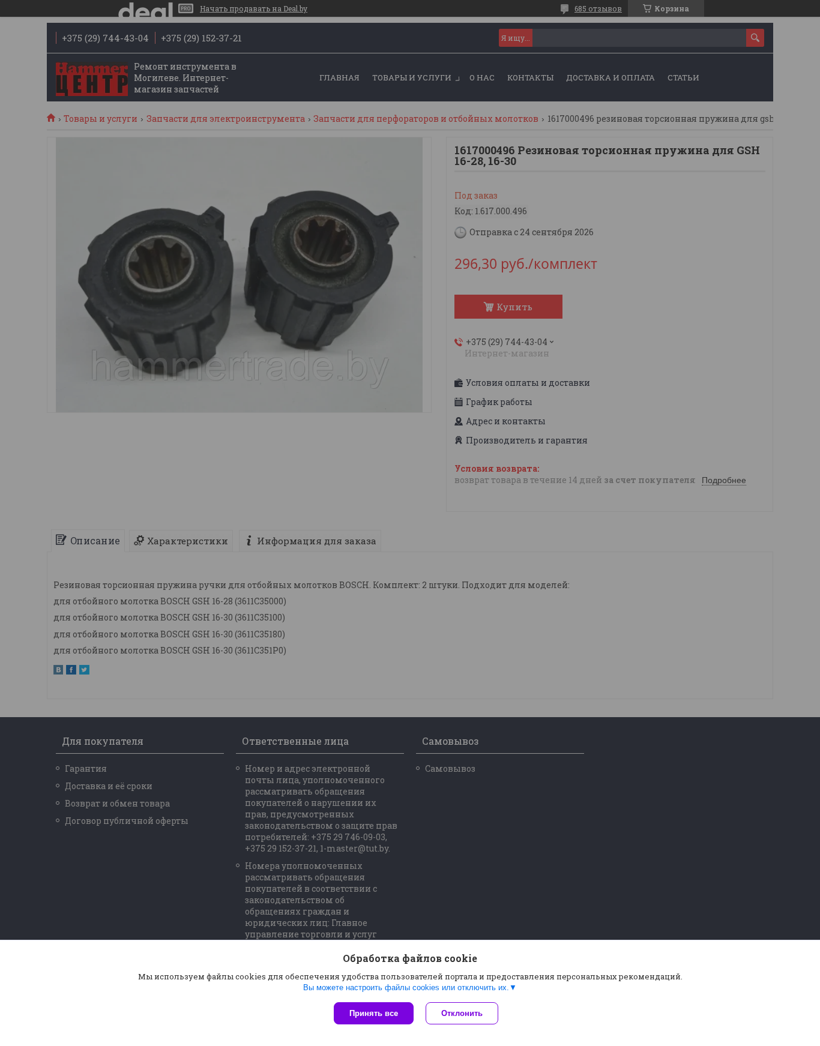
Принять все (373, 1013)
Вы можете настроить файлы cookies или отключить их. (406, 987)
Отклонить (462, 1013)
